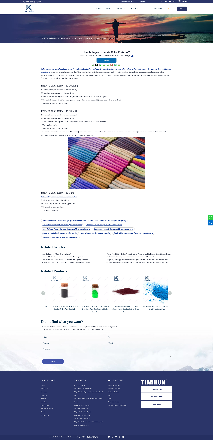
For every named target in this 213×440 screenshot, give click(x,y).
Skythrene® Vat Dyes (81, 408)
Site (132, 56)
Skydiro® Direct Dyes (82, 415)
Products (44, 392)
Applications (45, 405)
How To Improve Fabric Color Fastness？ (57, 254)
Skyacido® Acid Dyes (82, 418)
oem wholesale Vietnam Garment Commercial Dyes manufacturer (66, 229)
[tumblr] (119, 437)
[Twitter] (112, 437)
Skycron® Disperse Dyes (83, 388)
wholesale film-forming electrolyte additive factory (60, 237)
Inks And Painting (114, 388)
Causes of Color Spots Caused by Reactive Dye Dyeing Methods (65, 260)
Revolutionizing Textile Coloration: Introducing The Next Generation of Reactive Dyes (138, 262)
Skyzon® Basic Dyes (81, 425)
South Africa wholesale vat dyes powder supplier (59, 233)
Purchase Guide (157, 397)
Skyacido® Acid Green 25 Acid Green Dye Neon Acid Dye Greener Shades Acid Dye (91, 309)
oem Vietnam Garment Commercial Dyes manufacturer (62, 225)
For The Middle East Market (117, 405)
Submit (53, 361)
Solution (44, 395)
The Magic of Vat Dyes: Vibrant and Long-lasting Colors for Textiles (66, 262)
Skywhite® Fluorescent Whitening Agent (88, 422)
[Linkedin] (166, 1)
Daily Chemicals (113, 402)
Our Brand (44, 402)
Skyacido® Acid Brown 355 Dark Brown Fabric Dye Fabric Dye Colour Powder (122, 309)
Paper (109, 395)
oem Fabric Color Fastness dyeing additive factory (108, 220)
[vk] (122, 437)
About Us (44, 388)
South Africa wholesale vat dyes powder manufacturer (133, 233)
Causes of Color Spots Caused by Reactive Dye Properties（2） (64, 257)
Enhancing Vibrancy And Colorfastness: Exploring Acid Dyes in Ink (131, 257)
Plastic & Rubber (113, 392)
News (43, 412)
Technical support (47, 408)
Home (43, 385)
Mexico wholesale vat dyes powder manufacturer (104, 225)
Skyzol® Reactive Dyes (82, 412)
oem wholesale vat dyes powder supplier (95, 233)
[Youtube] (170, 1)
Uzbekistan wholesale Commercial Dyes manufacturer (113, 229)
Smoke (110, 398)
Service (43, 398)
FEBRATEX (141, 2)
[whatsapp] (173, 1)
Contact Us (45, 415)
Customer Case (156, 389)
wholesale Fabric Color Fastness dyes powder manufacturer (64, 220)
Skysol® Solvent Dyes (82, 405)
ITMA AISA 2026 (127, 2)
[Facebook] (162, 1)
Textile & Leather (114, 385)
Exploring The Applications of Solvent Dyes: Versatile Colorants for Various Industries (137, 260)
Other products (79, 385)
